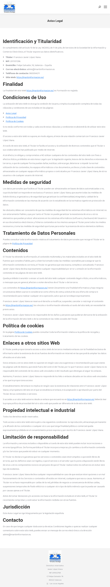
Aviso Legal (11, 113)
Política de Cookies (15, 121)
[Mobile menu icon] (105, 7)
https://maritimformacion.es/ (30, 77)
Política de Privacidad (16, 117)
